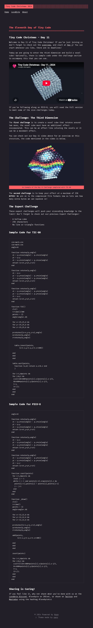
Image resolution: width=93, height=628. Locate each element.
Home (7, 12)
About (25, 12)
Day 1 (70, 45)
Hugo (56, 615)
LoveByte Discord (18, 597)
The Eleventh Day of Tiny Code (30, 27)
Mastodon (13, 599)
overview (46, 45)
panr (56, 617)
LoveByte (15, 12)
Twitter (69, 597)
